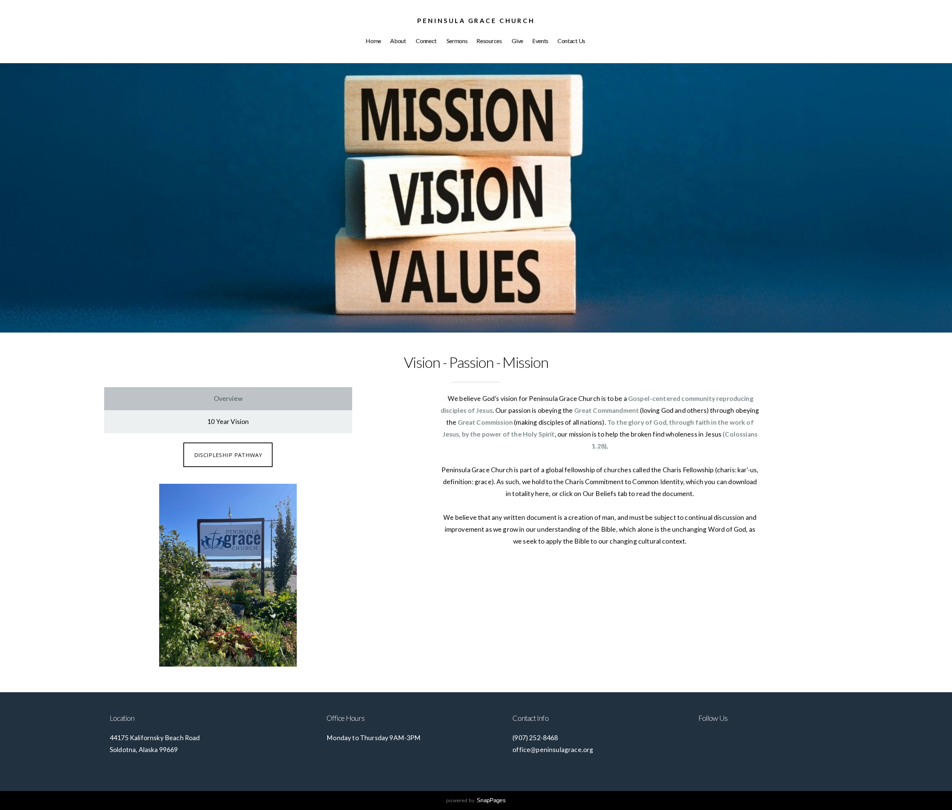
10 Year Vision (228, 421)
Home (373, 40)
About (398, 40)
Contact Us (571, 40)
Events (540, 40)
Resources (489, 40)
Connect (426, 40)
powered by (475, 800)
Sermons (457, 40)
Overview (228, 398)
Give (517, 40)
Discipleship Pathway (228, 455)
